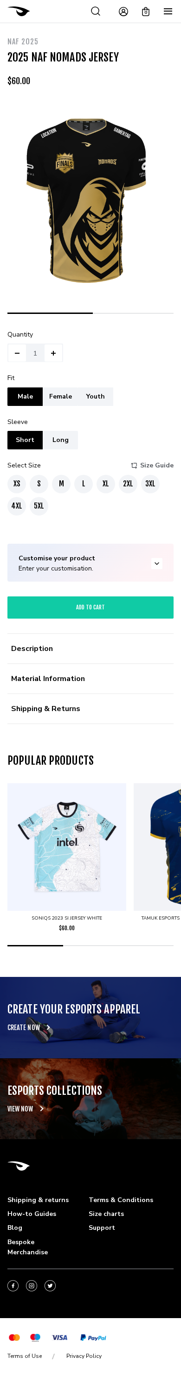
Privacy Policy (84, 1356)
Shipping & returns (38, 1200)
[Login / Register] (123, 11)
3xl (150, 483)
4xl (16, 505)
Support (102, 1227)
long (60, 440)
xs (16, 483)
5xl (39, 505)
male (25, 396)
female (60, 396)
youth (95, 396)
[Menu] (168, 11)
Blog (14, 1227)
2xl (128, 483)
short (25, 440)
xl (106, 483)
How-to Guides (31, 1213)
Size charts (106, 1213)
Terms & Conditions (121, 1200)
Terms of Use (24, 1356)
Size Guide (157, 465)
